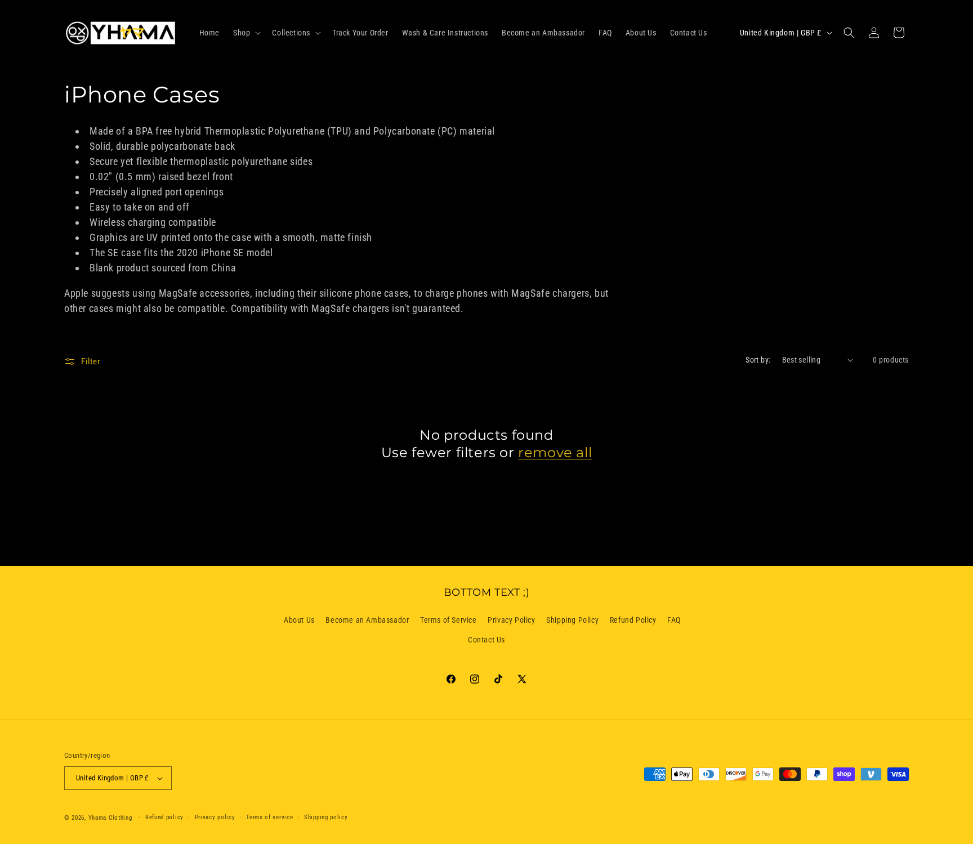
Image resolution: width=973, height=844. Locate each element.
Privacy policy (215, 817)
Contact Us (486, 640)
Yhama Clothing (110, 817)
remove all (555, 452)
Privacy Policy (511, 619)
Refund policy (164, 817)
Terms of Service (448, 619)
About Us (299, 619)
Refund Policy (633, 619)
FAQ (674, 619)
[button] (245, 32)
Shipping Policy (572, 619)
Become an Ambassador (367, 619)
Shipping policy (326, 817)
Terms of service (269, 817)
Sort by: (758, 359)
